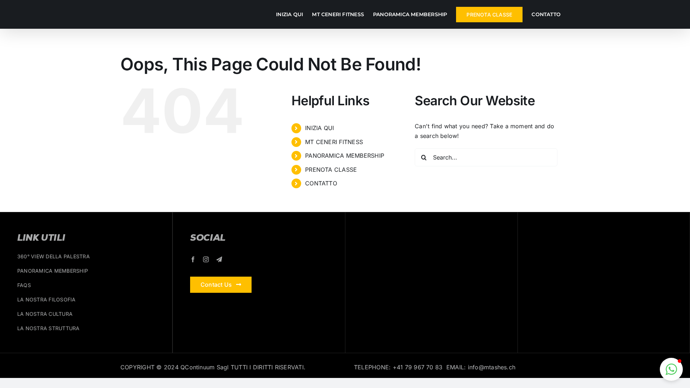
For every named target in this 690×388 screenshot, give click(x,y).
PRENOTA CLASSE (331, 169)
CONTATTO (321, 183)
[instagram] (206, 259)
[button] (671, 369)
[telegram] (219, 259)
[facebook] (193, 259)
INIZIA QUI (319, 127)
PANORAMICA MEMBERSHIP (344, 155)
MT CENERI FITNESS (334, 142)
